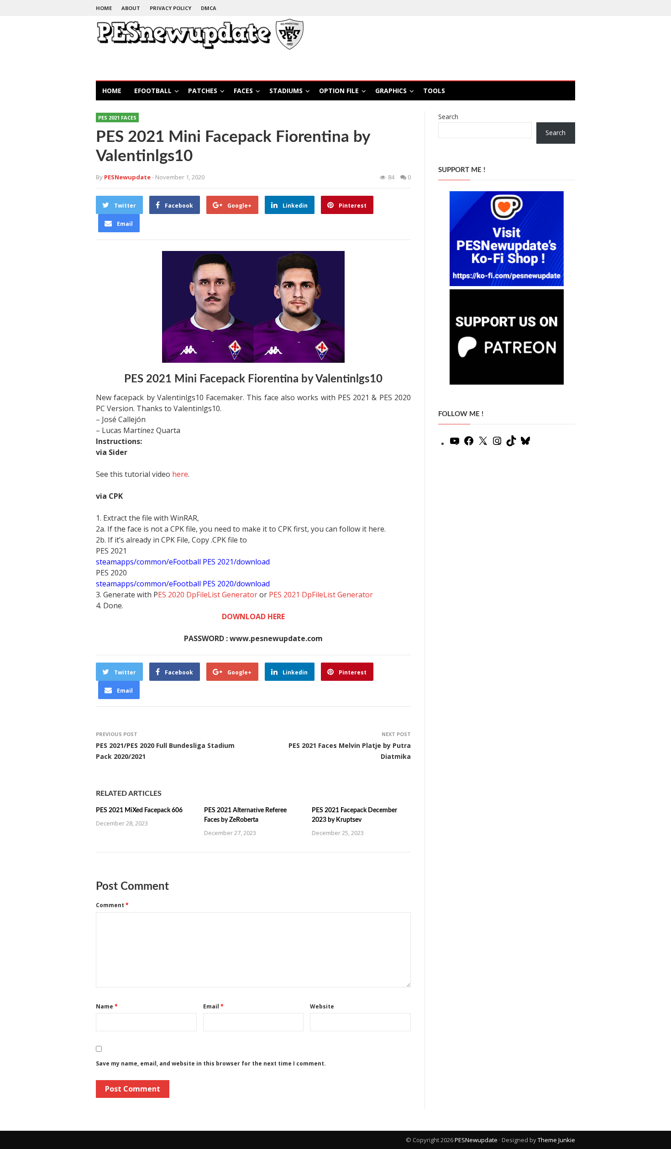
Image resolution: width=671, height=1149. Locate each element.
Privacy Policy (170, 8)
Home (104, 8)
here (180, 474)
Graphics (391, 90)
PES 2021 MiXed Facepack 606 (139, 810)
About (130, 8)
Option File (339, 90)
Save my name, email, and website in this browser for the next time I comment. (211, 1063)
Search (448, 116)
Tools (434, 90)
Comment (112, 905)
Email (213, 1006)
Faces (243, 90)
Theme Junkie (556, 1140)
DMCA (208, 8)
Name (107, 1006)
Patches (202, 90)
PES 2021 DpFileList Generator (321, 595)
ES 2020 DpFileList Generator (207, 595)
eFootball (153, 90)
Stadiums (286, 90)
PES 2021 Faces (117, 117)
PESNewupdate (476, 1140)
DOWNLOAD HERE (253, 616)
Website (322, 1006)
